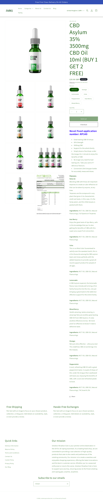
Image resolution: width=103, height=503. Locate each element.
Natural (75, 90)
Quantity (72, 108)
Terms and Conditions (12, 453)
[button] (28, 8)
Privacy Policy (9, 463)
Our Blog (8, 467)
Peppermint (77, 99)
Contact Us (8, 456)
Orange (85, 90)
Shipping (72, 82)
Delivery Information (12, 446)
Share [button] (73, 396)
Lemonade (76, 94)
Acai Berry (89, 99)
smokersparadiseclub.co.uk (48, 498)
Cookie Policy (9, 460)
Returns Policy (9, 449)
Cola (86, 94)
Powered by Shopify (61, 498)
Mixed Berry (77, 103)
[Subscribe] (67, 483)
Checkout (83, 125)
